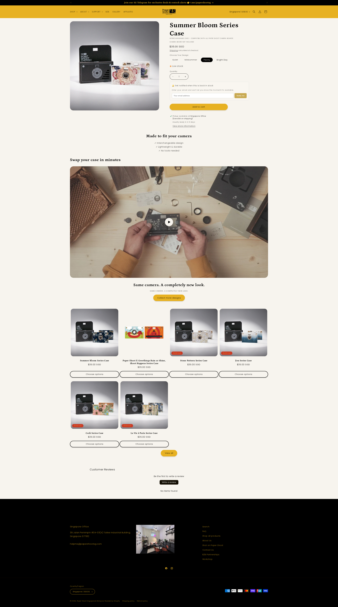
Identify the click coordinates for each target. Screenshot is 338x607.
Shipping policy (128, 601)
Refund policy (142, 601)
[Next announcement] (267, 2)
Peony (207, 60)
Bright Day (222, 60)
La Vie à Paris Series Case (144, 433)
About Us (207, 540)
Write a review (169, 482)
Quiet (176, 60)
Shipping (174, 50)
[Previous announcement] (71, 2)
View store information (184, 126)
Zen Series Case (243, 360)
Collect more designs (169, 297)
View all (169, 453)
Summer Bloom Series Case (94, 360)
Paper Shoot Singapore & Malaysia (90, 601)
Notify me (241, 96)
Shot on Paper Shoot (212, 545)
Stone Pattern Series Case (193, 360)
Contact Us (208, 550)
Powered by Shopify (112, 601)
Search (206, 526)
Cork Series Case (94, 433)
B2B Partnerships (210, 554)
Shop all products (211, 536)
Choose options (94, 374)
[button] (73, 12)
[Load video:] (169, 222)
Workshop (207, 559)
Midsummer (192, 60)
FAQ (204, 531)
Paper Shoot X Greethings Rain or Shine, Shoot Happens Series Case (144, 361)
